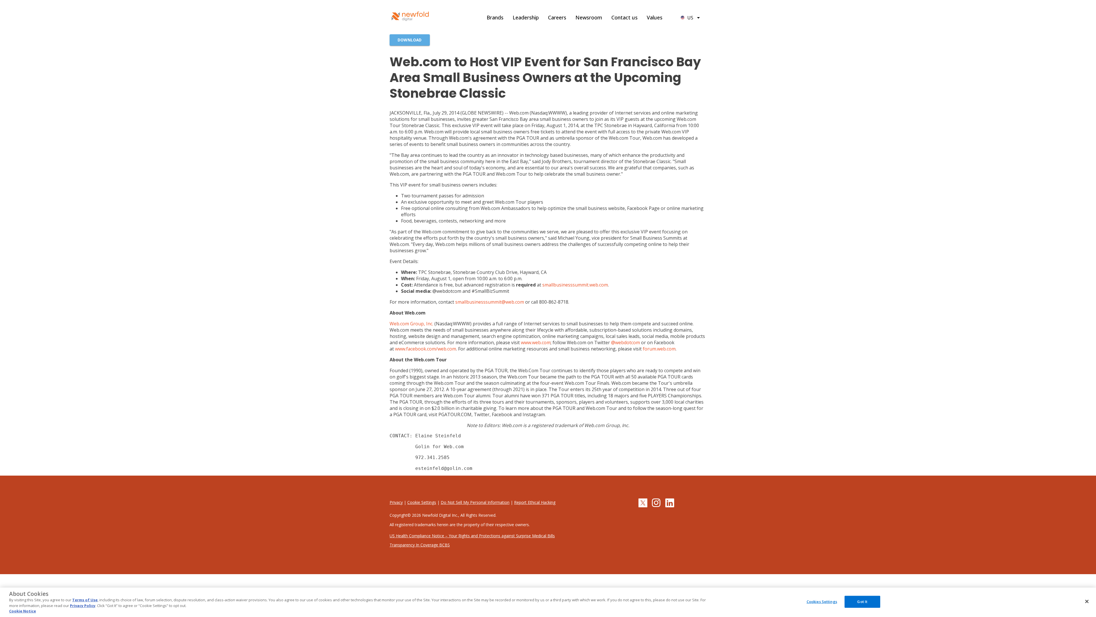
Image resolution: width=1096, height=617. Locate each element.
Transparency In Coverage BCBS (420, 545)
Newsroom (588, 17)
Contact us (624, 17)
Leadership (526, 17)
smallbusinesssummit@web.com (489, 302)
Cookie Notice (22, 611)
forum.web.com (659, 349)
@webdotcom (625, 342)
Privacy (396, 502)
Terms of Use (85, 599)
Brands (495, 17)
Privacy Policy (82, 605)
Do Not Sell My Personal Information (475, 502)
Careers (557, 17)
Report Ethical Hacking (534, 502)
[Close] (1087, 601)
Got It (862, 601)
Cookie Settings (421, 502)
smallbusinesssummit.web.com (575, 285)
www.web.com (536, 342)
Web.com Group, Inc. (411, 323)
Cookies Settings (822, 601)
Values (654, 17)
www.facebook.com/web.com (425, 349)
